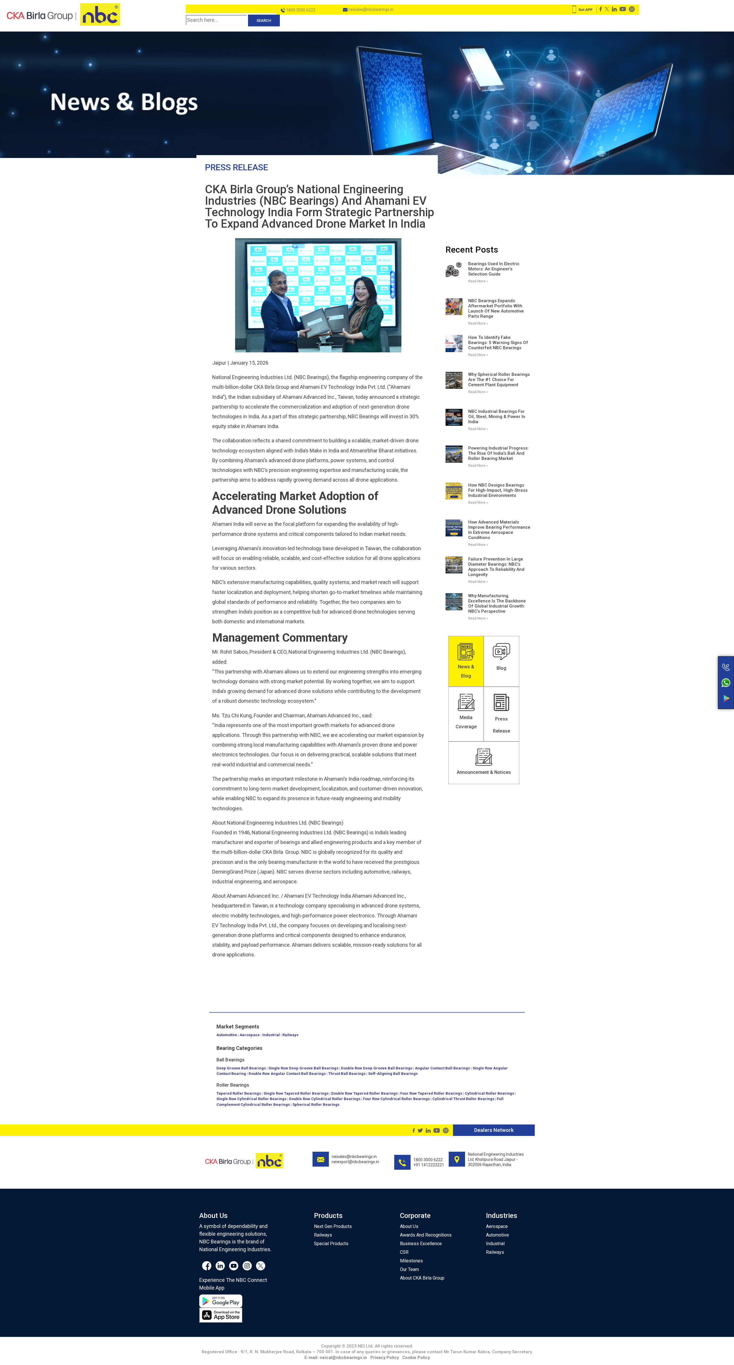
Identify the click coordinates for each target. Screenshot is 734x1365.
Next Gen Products (333, 1226)
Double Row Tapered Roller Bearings (364, 1093)
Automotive (226, 1035)
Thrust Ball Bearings (347, 1073)
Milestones (411, 1261)
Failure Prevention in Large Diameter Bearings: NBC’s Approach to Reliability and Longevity (496, 566)
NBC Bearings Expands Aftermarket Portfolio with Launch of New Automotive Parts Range (496, 308)
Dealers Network (494, 1130)
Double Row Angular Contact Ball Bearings (287, 1073)
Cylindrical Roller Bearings (489, 1093)
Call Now (703, 655)
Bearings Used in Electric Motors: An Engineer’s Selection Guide (494, 269)
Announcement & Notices (484, 772)
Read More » (478, 281)
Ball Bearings (230, 1060)
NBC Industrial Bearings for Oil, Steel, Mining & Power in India (496, 416)
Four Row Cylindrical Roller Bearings (396, 1099)
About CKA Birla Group (422, 1278)
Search (264, 20)
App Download (703, 687)
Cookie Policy (416, 1357)
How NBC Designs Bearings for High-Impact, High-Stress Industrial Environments (498, 490)
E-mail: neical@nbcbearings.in (335, 1357)
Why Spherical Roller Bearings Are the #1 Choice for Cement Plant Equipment (499, 379)
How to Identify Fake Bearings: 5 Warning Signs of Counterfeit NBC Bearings (498, 342)
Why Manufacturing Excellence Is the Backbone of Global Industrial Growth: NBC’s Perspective (497, 603)
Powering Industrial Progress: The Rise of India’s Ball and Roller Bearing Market (498, 453)
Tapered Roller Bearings (238, 1093)
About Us (409, 1226)
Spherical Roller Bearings (315, 1104)
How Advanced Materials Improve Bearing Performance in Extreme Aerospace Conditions (499, 530)
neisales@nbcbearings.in (370, 9)
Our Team (409, 1269)
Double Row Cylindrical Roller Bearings (324, 1099)
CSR (404, 1252)
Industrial (271, 1035)
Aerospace (250, 1035)
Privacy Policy (384, 1357)
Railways (290, 1035)
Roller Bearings (232, 1085)
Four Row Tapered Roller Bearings (431, 1093)
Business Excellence (421, 1243)
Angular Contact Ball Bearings (442, 1068)
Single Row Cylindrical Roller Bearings (251, 1099)
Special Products (331, 1243)
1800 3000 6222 (300, 10)
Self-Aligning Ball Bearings (393, 1073)
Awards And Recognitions (426, 1235)
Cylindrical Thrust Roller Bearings (463, 1099)
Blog (501, 668)
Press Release (236, 167)
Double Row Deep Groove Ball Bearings (376, 1068)
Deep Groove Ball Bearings (241, 1068)
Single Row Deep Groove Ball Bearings (303, 1068)
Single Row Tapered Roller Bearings (296, 1093)
